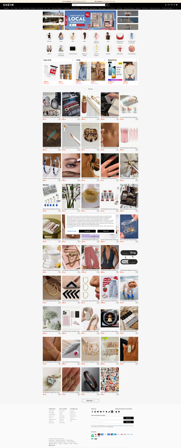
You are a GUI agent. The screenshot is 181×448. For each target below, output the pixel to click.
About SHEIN (51, 410)
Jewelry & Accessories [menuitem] (75, 8)
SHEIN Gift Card (73, 419)
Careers (50, 417)
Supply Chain (51, 416)
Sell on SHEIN (62, 422)
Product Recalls (73, 416)
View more (89, 400)
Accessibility (65, 443)
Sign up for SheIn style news (98, 415)
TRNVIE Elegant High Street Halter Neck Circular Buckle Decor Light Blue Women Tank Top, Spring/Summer (110, 270)
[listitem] (52, 106)
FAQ (71, 421)
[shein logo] (8, 5)
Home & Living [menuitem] (66, 8)
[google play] (119, 412)
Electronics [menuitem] (138, 8)
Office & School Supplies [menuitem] (167, 8)
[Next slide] (114, 20)
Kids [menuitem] (45, 8)
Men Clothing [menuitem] (40, 8)
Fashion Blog (51, 422)
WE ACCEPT (93, 431)
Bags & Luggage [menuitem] (102, 8)
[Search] (107, 5)
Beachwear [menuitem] (33, 8)
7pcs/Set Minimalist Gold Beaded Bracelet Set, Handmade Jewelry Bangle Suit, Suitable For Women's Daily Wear (90, 209)
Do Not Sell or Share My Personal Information (57, 441)
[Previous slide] (66, 20)
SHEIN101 (51, 421)
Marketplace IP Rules (53, 443)
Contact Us (72, 410)
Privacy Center (51, 440)
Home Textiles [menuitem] (119, 8)
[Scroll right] (176, 8)
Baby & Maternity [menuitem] (93, 8)
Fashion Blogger (52, 414)
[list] (102, 412)
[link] (45, 1)
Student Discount (52, 419)
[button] (174, 5)
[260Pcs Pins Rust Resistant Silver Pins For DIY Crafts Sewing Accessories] (52, 196)
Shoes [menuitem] (49, 8)
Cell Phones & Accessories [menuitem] (129, 8)
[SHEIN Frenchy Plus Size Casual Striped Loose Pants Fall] (90, 257)
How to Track (61, 417)
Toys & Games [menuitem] (145, 8)
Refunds (61, 414)
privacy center (110, 426)
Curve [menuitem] (12, 8)
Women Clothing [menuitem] (26, 8)
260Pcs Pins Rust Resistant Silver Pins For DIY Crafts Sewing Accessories (52, 209)
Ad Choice (76, 443)
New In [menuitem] (16, 8)
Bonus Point (72, 414)
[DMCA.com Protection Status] (95, 438)
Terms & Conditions (71, 441)
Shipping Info (61, 410)
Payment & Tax (73, 412)
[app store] (116, 412)
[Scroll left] (175, 8)
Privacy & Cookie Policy (118, 425)
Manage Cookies (70, 440)
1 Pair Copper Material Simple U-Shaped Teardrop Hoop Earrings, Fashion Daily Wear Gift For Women (52, 300)
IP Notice (60, 443)
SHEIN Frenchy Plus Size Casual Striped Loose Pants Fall (90, 270)
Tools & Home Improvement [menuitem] (155, 8)
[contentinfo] (112, 435)
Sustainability (51, 412)
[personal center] (166, 5)
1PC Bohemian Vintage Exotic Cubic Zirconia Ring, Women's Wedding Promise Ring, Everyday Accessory (52, 392)
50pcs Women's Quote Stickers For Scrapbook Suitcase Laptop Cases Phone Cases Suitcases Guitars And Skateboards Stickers (110, 392)
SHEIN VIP (61, 421)
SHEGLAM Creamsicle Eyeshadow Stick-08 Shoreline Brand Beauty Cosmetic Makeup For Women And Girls (71, 178)
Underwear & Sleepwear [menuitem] (56, 8)
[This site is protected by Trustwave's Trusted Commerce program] (92, 438)
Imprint (71, 443)
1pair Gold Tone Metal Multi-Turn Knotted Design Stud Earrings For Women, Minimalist (90, 178)
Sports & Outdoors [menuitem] (111, 8)
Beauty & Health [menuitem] (84, 8)
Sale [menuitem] (20, 8)
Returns (60, 412)
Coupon (71, 417)
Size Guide (61, 419)
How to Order (61, 416)
